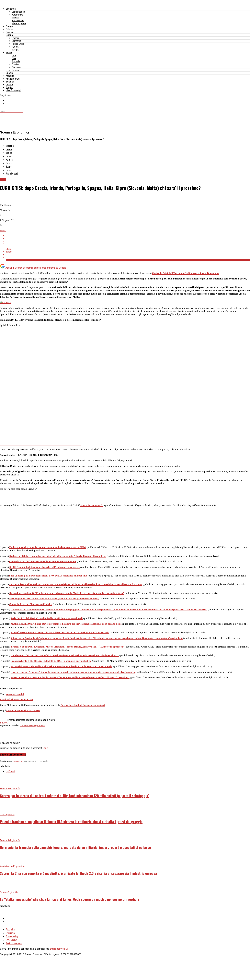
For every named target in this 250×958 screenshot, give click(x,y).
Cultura (9, 84)
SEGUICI (4, 722)
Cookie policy (11, 940)
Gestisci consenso (14, 943)
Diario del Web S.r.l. (59, 948)
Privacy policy (12, 936)
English (9, 87)
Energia (9, 26)
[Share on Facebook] (128, 235)
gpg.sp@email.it (15, 693)
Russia (15, 46)
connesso (18, 761)
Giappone (16, 67)
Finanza (15, 17)
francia (32, 725)
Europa (9, 35)
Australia (16, 61)
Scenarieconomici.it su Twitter (23, 710)
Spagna (15, 49)
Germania (16, 41)
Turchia (15, 70)
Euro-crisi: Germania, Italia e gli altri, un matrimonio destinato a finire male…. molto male (61, 666)
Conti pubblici (18, 11)
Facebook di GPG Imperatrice (16, 699)
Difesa (9, 29)
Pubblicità (10, 929)
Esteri (9, 52)
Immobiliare (18, 20)
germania (40, 725)
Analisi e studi (13, 78)
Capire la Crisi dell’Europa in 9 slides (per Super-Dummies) (185, 273)
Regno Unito (18, 43)
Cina (14, 58)
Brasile (15, 64)
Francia (15, 38)
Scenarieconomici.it (91, 505)
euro (26, 725)
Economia (11, 8)
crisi (22, 725)
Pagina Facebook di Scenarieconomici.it (82, 705)
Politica (9, 32)
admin (3, 230)
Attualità (10, 76)
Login (45, 748)
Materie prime (19, 23)
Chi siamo (10, 933)
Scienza (10, 81)
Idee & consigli (13, 90)
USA (14, 55)
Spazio (9, 73)
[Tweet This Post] (128, 238)
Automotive (17, 14)
